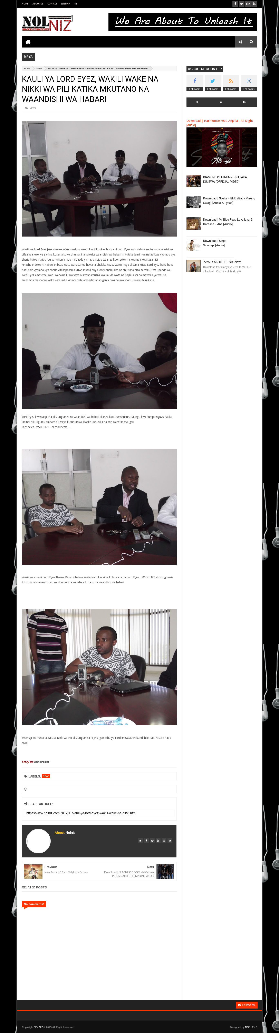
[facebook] (146, 840)
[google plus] (152, 840)
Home (25, 3)
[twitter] (140, 840)
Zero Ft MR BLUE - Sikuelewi (222, 262)
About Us (37, 3)
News (39, 68)
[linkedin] (169, 840)
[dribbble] (164, 840)
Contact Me (249, 1004)
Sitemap (65, 3)
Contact (52, 3)
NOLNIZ (38, 1027)
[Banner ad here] (161, 1031)
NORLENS (251, 1027)
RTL (75, 3)
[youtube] (158, 840)
